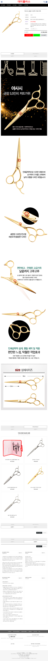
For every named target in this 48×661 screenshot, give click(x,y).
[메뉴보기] (2, 2)
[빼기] (36, 29)
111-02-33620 (19, 653)
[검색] (44, 2)
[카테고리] (46, 2)
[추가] (36, 28)
